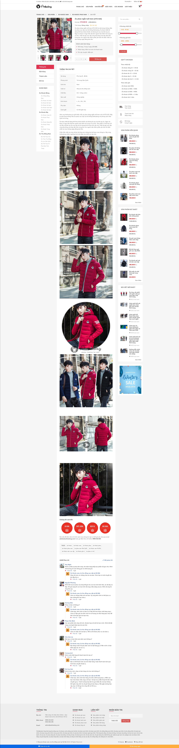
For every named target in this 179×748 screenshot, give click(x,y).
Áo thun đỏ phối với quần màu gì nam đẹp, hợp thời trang (134, 295)
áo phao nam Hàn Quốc (80, 548)
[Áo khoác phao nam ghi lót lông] (123, 185)
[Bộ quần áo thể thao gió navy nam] (123, 274)
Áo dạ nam (42, 735)
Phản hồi (69, 570)
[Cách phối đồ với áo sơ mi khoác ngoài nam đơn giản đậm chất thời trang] (123, 338)
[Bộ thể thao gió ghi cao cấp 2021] (123, 252)
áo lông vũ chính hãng (75, 736)
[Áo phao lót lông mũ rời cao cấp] (123, 150)
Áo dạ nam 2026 (58, 733)
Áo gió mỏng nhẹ (99, 735)
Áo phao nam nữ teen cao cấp (134, 172)
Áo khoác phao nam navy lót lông (134, 227)
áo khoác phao (87, 545)
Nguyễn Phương (70, 582)
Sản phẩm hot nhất (98, 717)
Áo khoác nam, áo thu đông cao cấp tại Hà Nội (85, 573)
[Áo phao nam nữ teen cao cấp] (123, 174)
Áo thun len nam (132, 733)
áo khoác (69, 545)
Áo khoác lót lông (111, 733)
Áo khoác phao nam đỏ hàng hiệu (134, 160)
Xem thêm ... (111, 736)
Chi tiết (95, 46)
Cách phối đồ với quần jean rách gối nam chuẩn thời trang (134, 306)
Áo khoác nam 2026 (83, 731)
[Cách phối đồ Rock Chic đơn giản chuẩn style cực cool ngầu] (123, 316)
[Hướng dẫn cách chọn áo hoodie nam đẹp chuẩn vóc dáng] (123, 351)
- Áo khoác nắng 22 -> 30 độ (129, 68)
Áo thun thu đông (46, 139)
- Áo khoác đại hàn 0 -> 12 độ (130, 79)
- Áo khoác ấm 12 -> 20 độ (129, 73)
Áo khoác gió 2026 (67, 733)
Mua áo (98, 59)
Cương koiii (69, 653)
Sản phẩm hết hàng (99, 722)
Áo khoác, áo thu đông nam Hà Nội (68, 731)
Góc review (118, 6)
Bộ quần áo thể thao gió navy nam (134, 273)
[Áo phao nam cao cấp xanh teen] (123, 196)
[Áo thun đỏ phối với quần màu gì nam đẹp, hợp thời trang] (123, 294)
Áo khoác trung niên (45, 130)
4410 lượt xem (134, 345)
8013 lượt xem (134, 299)
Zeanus (121, 742)
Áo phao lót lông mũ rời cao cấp (134, 148)
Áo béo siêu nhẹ (90, 735)
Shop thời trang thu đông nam (50, 731)
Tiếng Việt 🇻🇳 (138, 1)
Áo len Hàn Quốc (46, 141)
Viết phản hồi (108, 560)
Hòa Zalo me (69, 637)
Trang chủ (80, 6)
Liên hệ (57, 1)
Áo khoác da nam (46, 105)
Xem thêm (138, 202)
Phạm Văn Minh (70, 621)
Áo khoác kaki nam (46, 107)
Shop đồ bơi (139, 742)
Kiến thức (108, 6)
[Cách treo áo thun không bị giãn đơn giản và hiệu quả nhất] (123, 327)
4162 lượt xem (134, 310)
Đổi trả (41, 81)
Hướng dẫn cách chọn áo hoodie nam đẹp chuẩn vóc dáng (134, 352)
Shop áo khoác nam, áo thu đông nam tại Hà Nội (52, 742)
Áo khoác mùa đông (122, 733)
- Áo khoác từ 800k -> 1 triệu (129, 94)
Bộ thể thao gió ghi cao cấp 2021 (134, 250)
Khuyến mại (99, 6)
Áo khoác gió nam (46, 100)
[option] (54, 35)
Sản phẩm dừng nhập (99, 725)
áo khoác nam (77, 545)
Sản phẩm (89, 6)
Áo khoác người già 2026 (89, 733)
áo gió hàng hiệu (44, 736)
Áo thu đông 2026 (128, 731)
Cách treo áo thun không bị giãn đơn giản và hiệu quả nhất (134, 328)
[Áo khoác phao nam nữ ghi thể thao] (123, 138)
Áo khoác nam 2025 (94, 731)
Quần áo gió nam (117, 735)
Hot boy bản (69, 669)
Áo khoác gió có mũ (80, 735)
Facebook (129, 742)
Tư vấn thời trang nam (66, 1)
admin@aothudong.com (67, 539)
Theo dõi (114, 720)
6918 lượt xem (134, 332)
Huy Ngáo (68, 564)
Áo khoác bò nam (46, 103)
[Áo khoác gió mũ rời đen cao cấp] (123, 263)
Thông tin (42, 67)
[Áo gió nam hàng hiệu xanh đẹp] (123, 241)
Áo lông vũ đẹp (70, 735)
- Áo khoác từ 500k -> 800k (129, 91)
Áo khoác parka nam (45, 126)
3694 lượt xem (134, 356)
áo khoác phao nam (67, 548)
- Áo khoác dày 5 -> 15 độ (128, 76)
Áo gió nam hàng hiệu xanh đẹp (134, 238)
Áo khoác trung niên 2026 (46, 733)
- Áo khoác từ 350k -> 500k (129, 89)
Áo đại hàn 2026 (77, 733)
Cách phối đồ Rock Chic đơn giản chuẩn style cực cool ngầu (134, 317)
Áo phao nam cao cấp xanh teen (134, 194)
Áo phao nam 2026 (119, 731)
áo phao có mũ (90, 551)
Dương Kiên (69, 603)
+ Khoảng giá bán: (125, 37)
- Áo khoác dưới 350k (127, 86)
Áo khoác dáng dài (46, 122)
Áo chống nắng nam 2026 (106, 731)
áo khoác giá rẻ (80, 551)
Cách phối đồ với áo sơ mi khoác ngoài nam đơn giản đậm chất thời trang (134, 339)
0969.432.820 (45, 1)
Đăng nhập (126, 720)
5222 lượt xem (134, 321)
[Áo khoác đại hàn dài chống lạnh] (123, 217)
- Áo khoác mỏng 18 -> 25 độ (129, 70)
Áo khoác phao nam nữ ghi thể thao (134, 137)
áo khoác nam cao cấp (68, 551)
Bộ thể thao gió (45, 136)
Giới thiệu (52, 1)
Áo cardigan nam (127, 735)
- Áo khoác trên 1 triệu (127, 97)
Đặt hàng (42, 71)
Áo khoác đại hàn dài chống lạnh (134, 215)
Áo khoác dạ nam (46, 110)
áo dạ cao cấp (85, 736)
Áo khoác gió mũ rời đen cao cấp (134, 261)
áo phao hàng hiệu (54, 736)
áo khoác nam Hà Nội (95, 548)
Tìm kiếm (123, 51)
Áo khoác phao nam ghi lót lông (134, 183)
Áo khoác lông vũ (46, 115)
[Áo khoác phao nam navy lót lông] (123, 228)
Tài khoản (128, 1)
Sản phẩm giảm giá (98, 720)
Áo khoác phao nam (79, 14)
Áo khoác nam (63, 14)
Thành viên (43, 76)
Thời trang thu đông (101, 733)
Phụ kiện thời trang (45, 147)
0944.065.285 (49, 722)
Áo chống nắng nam (45, 97)
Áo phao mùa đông (61, 735)
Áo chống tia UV (103, 736)
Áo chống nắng (94, 736)
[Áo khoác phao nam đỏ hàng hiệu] (123, 161)
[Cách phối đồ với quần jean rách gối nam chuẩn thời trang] (123, 305)
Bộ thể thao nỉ (45, 143)
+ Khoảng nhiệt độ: (125, 26)
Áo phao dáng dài (50, 735)
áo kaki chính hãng (64, 736)
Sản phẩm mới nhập (99, 715)
